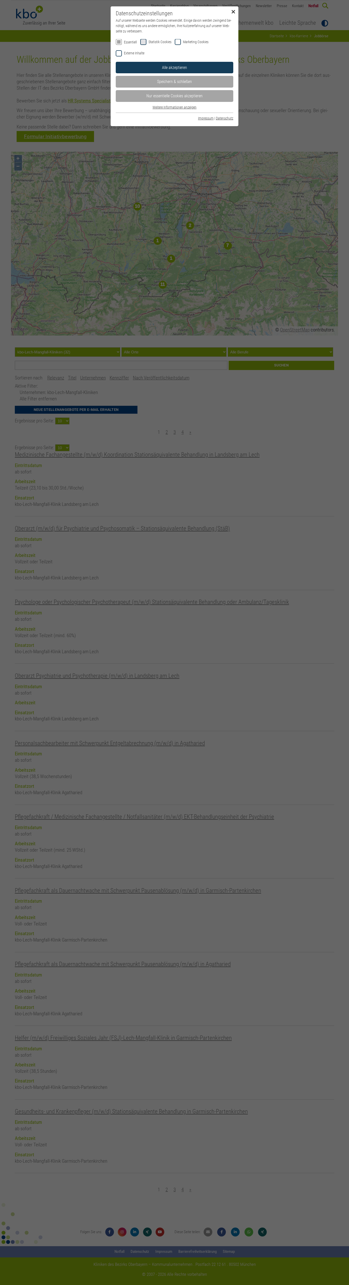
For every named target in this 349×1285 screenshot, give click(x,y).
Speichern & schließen (174, 81)
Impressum (206, 118)
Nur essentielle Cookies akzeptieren (174, 95)
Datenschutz (224, 118)
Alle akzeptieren (174, 67)
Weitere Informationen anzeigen (174, 107)
